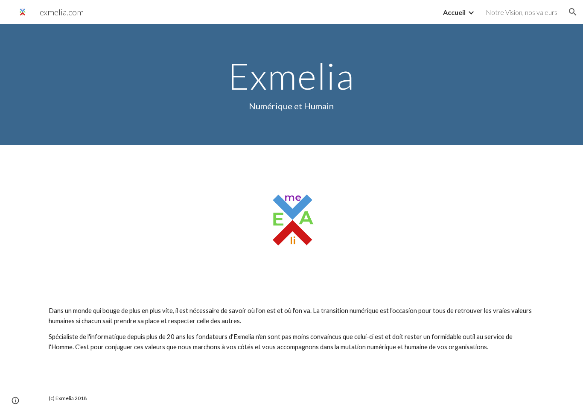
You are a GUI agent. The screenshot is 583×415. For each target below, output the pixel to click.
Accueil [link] (454, 12)
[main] (291, 84)
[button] (573, 12)
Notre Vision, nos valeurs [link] (521, 12)
